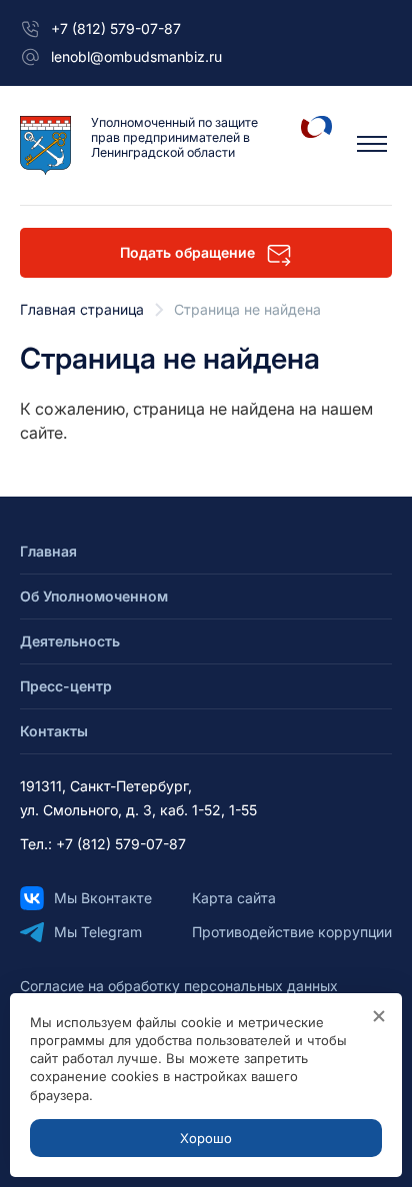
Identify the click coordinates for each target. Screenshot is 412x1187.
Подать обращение (187, 252)
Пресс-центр (66, 685)
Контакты (54, 730)
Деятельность (70, 640)
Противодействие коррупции (292, 931)
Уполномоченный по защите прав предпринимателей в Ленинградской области (174, 138)
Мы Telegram (98, 931)
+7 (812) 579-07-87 (116, 28)
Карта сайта (234, 897)
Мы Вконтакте (103, 897)
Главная (48, 551)
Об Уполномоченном (94, 596)
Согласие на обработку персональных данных (179, 985)
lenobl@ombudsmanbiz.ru (136, 56)
